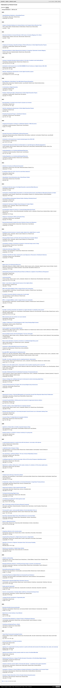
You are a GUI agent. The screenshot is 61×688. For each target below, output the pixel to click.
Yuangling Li (5, 250)
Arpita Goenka (24, 665)
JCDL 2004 (5, 560)
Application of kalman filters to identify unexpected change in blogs (16, 426)
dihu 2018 (4, 47)
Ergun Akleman (5, 16)
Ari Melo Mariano (22, 26)
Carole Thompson (12, 194)
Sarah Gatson (31, 505)
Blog (23, 686)
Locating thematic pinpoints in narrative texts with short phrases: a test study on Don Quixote (22, 442)
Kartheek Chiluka (46, 211)
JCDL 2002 (5, 666)
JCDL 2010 (5, 319)
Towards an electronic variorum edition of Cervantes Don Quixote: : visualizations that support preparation (24, 663)
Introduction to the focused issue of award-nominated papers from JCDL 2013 (18, 139)
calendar (11, 1)
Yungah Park (5, 386)
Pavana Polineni (6, 511)
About (2, 686)
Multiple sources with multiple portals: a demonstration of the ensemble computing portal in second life (24, 364)
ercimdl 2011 (5, 268)
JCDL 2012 (5, 235)
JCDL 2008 (5, 429)
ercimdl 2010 (5, 325)
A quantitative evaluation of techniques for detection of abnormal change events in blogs (21, 243)
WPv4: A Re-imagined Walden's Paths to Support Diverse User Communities (18, 288)
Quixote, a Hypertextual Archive (9, 521)
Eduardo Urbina (29, 395)
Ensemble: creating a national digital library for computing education (17, 405)
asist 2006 (4, 507)
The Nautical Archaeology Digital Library (11, 493)
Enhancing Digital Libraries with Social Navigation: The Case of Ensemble (18, 333)
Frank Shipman (17, 115)
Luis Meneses (5, 46)
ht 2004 (4, 572)
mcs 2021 (4, 37)
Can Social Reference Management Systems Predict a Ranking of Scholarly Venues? (20, 198)
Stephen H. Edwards (29, 353)
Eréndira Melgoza (37, 665)
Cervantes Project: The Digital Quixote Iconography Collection (15, 417)
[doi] (12, 18)
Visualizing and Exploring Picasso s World (11, 624)
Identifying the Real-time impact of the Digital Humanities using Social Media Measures (20, 187)
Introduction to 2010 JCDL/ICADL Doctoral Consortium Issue (15, 346)
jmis (3, 638)
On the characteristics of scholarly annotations (12, 641)
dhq (3, 419)
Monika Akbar (5, 266)
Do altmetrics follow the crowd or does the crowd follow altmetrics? (16, 171)
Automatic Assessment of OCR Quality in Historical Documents (15, 133)
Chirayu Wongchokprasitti (18, 211)
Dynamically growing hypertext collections (11, 569)
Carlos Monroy (5, 380)
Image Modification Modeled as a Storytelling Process (13, 15)
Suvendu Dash (10, 565)
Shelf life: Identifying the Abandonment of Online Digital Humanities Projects (18, 108)
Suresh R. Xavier (21, 511)
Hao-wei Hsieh (25, 267)
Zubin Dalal (5, 565)
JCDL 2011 (5, 285)
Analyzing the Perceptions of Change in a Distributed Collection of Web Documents (20, 123)
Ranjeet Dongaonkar (17, 505)
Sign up (59, 1)
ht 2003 (4, 610)
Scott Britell (5, 205)
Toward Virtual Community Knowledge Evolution (12, 634)
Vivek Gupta (34, 587)
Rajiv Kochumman (6, 593)
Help (13, 686)
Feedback (30, 686)
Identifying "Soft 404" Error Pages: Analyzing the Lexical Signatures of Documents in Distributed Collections (25, 254)
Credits (10, 686)
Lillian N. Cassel (19, 205)
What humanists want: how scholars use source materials (14, 316)
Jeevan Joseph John (19, 549)
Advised (7, 7)
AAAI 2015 (4, 136)
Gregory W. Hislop (50, 266)
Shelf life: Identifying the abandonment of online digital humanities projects (18, 71)
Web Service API (18, 686)
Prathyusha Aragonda (13, 511)
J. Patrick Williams (30, 559)
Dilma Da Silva (35, 26)
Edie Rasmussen (11, 347)
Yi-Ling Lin (11, 211)
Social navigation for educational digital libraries (12, 328)
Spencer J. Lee (45, 366)
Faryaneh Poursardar (21, 290)
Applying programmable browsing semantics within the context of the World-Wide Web (20, 652)
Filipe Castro (11, 16)
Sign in (56, 1)
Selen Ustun (17, 587)
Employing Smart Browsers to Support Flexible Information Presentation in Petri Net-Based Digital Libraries (24, 658)
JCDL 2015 (5, 147)
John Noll (33, 635)
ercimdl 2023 (5, 18)
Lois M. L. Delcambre (11, 205)
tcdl (3, 116)
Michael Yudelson (55, 329)
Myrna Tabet (17, 167)
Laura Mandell (25, 82)
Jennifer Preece (39, 635)
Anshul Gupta (11, 82)
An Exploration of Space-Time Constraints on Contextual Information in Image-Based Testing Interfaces (24, 481)
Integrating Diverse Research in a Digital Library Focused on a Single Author (18, 536)
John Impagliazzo (25, 194)
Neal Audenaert (5, 318)
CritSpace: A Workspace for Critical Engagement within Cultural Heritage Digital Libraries (21, 322)
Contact (6, 686)
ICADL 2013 (5, 195)
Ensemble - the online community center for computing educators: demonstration (19, 359)
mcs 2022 (4, 28)
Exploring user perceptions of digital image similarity (13, 548)
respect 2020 (5, 53)
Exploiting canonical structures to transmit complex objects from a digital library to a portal (21, 232)
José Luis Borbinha (24, 347)
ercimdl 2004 (5, 577)
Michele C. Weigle (12, 67)
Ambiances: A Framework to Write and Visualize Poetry (14, 216)
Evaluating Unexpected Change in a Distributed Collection (14, 113)
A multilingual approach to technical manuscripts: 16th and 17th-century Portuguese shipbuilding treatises (24, 459)
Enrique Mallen (17, 625)
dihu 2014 (4, 180)
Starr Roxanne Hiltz (27, 635)
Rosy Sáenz (33, 532)
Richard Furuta (17, 16)
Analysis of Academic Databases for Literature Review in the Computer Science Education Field (22, 25)
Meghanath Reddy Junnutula (40, 146)
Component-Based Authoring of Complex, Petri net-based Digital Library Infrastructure (20, 384)
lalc (3, 74)
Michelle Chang (5, 559)
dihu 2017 (4, 111)
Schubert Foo (5, 347)
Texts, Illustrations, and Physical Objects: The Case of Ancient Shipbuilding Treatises (20, 453)
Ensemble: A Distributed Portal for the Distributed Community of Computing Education (20, 371)
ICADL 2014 (5, 168)
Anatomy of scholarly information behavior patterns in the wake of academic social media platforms (23, 60)
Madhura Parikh (20, 146)
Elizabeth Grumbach (18, 82)
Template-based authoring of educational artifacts (13, 474)
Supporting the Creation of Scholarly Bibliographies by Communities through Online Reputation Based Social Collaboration (28, 394)
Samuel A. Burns (37, 559)
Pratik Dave (15, 565)
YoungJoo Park (5, 412)
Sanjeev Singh (18, 223)
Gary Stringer (17, 466)
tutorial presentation (7, 277)
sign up (7, 681)
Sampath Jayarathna (12, 125)
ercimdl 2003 (5, 621)
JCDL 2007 (5, 445)
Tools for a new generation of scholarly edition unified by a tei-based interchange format (21, 591)
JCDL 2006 (5, 479)
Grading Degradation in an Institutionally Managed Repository (15, 150)
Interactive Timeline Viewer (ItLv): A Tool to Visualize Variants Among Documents (19, 675)
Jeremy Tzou (49, 146)
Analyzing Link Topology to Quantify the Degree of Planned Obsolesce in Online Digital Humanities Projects (25, 44)
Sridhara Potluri (10, 312)
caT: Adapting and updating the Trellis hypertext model (14, 498)
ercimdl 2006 (5, 484)
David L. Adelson (34, 511)
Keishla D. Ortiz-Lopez (14, 36)
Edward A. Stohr (45, 635)
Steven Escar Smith (18, 418)
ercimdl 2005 (5, 539)
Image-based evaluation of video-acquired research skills (14, 487)
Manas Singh (5, 517)
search (14, 1)
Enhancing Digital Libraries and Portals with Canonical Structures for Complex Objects (20, 237)
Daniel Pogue (18, 250)
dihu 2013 (4, 189)
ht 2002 (4, 644)
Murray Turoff (51, 635)
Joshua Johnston (14, 428)
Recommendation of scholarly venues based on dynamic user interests (17, 102)
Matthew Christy (6, 82)
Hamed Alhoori (5, 61)
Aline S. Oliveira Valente (7, 26)
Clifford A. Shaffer (16, 266)
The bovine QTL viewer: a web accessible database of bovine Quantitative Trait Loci (20, 510)
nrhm (3, 501)
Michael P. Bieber (6, 635)
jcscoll (4, 280)
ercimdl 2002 (5, 672)
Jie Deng (4, 443)
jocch (3, 84)
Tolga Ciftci (39, 587)
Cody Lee (21, 483)
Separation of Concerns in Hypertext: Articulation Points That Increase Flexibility (19, 542)
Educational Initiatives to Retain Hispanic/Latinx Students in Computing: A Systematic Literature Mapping (24, 50)
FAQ (26, 686)
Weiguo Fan (10, 266)
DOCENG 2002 (5, 649)
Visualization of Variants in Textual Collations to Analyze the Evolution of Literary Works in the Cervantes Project (25, 669)
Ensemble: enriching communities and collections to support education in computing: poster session (23, 309)
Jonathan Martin (11, 46)
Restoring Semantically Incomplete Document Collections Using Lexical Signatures (19, 222)
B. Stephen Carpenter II (17, 267)
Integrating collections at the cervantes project (12, 531)
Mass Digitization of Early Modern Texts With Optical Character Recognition (18, 81)
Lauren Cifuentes (19, 476)
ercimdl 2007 (5, 456)
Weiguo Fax (32, 311)
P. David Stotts (5, 598)
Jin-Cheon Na (5, 500)
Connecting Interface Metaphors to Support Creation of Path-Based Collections (19, 618)
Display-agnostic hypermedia (8, 586)
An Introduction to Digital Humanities (10, 87)
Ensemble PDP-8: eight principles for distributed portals (14, 352)
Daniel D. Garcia (43, 266)
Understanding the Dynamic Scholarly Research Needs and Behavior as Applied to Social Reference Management (26, 271)
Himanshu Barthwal (12, 223)
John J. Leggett (12, 559)
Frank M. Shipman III (6, 140)
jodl (3, 63)
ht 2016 (4, 126)
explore (7, 1)
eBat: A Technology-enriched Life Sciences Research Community (16, 504)
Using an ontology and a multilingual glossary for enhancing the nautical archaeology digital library (23, 379)
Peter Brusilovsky (6, 211)
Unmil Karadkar (11, 386)
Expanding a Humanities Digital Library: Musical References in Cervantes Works (19, 515)
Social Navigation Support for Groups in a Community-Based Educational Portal (19, 209)
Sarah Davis (5, 476)
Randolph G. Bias (44, 559)
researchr (3, 1)
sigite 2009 (5, 408)
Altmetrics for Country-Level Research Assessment (13, 165)
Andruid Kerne (24, 559)
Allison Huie (28, 366)
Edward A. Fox (25, 61)
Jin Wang (39, 620)
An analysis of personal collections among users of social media (16, 294)
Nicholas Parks (11, 494)
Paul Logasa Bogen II (7, 244)
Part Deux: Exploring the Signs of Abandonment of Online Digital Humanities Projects (20, 92)
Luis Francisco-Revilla (15, 449)
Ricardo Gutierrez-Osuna (39, 82)
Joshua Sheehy (32, 146)
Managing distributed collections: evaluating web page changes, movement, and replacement (22, 563)
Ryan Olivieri (17, 178)
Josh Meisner (9, 505)
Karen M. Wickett (13, 146)
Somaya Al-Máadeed (47, 194)
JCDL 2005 (5, 534)
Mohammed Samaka (12, 61)
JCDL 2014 (5, 174)
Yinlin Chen (22, 266)
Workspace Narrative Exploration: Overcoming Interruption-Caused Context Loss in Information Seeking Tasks (25, 411)
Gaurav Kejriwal (5, 178)
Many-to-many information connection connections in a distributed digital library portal (20, 340)
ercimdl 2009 (5, 397)
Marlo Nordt (11, 483)
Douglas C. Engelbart (13, 635)
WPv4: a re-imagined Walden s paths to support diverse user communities (18, 299)
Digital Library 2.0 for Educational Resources (12, 264)
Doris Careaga (39, 532)
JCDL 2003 (5, 627)
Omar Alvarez (11, 395)
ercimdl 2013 (5, 201)
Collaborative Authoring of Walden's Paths (11, 249)
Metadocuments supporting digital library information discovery (16, 580)
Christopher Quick (27, 483)
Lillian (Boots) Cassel (6, 311)
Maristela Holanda (15, 26)
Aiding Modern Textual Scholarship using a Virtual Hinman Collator (16, 177)
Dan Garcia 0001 (38, 311)
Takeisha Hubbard (29, 449)
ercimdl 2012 (5, 240)
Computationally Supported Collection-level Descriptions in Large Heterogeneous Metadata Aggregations (24, 144)
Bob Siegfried (31, 267)
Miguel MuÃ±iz (23, 395)
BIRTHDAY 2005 (6, 545)
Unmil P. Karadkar (6, 146)
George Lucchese (12, 323)
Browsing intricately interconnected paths (11, 607)
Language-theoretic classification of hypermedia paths (14, 597)
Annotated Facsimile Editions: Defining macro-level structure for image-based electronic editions (22, 400)
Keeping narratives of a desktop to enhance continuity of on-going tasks (17, 432)
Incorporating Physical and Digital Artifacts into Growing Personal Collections (18, 574)
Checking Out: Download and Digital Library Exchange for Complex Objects (18, 204)
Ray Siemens (23, 46)
